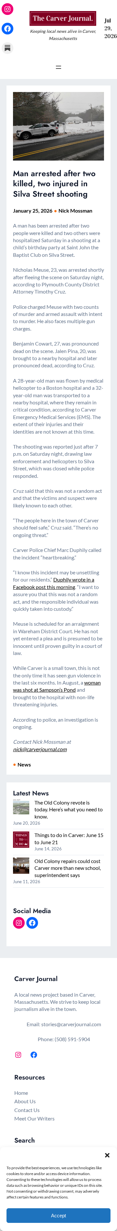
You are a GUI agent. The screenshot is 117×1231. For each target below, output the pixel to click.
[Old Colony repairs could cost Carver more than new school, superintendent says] (21, 866)
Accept (58, 1215)
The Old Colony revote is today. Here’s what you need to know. (68, 809)
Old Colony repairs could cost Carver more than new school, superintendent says (67, 868)
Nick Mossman (75, 210)
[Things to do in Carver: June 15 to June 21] (21, 840)
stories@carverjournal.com (71, 1024)
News (24, 764)
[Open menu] (58, 67)
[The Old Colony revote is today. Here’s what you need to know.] (21, 808)
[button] (107, 1155)
